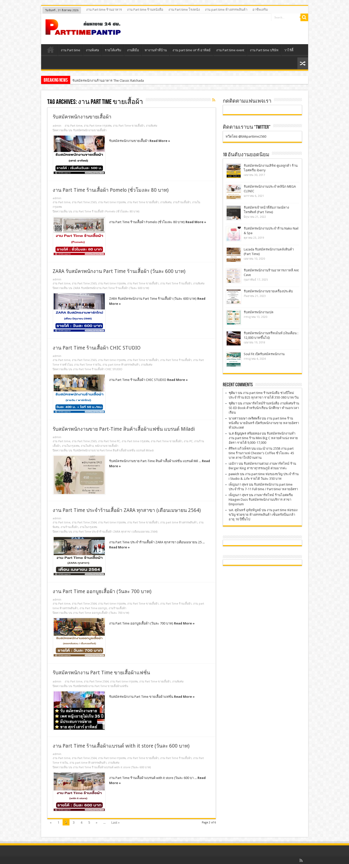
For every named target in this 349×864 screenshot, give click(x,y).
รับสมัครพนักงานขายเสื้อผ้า (82, 117)
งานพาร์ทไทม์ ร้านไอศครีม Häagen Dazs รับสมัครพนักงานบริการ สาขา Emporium (261, 499)
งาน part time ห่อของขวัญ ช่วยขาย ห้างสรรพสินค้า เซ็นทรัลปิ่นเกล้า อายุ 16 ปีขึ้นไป (263, 514)
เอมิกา (233, 463)
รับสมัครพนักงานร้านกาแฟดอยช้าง (97, 80)
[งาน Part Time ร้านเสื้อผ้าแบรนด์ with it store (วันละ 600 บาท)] (79, 792)
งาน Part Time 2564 (84, 522)
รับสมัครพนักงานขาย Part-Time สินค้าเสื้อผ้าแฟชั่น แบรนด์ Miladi (124, 429)
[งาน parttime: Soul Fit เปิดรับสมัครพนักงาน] (234, 359)
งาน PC (188, 441)
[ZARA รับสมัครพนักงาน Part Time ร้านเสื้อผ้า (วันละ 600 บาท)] (79, 312)
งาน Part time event (230, 50)
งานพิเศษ (92, 50)
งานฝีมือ (133, 50)
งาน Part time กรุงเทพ (97, 125)
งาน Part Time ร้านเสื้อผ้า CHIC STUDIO (97, 348)
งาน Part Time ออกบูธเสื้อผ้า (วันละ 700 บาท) (102, 591)
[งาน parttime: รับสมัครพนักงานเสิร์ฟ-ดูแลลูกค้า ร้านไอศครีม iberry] (234, 171)
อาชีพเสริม (260, 9)
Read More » (159, 141)
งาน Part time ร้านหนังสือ (145, 9)
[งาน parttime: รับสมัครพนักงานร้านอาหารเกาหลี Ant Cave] (234, 276)
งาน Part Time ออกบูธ (93, 608)
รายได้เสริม (113, 50)
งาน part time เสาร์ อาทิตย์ (191, 50)
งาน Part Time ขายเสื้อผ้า (128, 125)
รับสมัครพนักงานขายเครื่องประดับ (268, 291)
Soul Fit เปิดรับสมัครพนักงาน (264, 354)
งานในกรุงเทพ (70, 446)
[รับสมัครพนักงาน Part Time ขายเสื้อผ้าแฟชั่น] (79, 710)
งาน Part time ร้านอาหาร (104, 9)
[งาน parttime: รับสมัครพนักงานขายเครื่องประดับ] (234, 297)
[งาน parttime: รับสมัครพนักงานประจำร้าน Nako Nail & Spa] (234, 234)
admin (57, 125)
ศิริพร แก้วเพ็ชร (240, 448)
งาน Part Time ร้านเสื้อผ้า (176, 283)
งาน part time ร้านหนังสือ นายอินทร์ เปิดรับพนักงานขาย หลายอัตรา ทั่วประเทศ (264, 422)
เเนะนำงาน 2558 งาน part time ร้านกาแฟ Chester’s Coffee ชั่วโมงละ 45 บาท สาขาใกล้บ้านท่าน (261, 453)
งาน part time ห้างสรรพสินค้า (226, 9)
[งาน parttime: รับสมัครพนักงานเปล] (234, 317)
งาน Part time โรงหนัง (184, 9)
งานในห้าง (87, 446)
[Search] (304, 17)
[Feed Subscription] (214, 100)
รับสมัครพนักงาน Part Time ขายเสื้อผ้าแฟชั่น (101, 673)
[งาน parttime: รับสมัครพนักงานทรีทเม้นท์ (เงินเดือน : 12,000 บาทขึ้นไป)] (234, 338)
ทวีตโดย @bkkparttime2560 (246, 136)
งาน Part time (70, 50)
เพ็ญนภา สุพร (238, 484)
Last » (115, 822)
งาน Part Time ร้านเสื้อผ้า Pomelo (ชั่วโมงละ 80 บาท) (111, 190)
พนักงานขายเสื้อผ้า (106, 446)
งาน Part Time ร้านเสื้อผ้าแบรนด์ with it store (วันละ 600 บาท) (121, 746)
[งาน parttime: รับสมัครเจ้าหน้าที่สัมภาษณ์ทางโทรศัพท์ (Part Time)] (234, 213)
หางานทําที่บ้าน (156, 50)
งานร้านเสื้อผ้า (182, 202)
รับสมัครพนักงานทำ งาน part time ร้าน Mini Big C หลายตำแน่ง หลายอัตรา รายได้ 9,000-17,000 (263, 438)
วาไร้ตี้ (288, 50)
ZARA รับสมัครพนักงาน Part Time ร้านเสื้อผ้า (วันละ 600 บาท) (119, 271)
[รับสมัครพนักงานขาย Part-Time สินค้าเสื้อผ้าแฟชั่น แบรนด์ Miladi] (79, 475)
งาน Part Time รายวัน (87, 364)
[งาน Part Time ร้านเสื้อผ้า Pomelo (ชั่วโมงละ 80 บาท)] (79, 236)
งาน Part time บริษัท (264, 50)
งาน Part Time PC (109, 441)
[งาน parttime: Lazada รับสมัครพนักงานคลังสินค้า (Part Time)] (234, 255)
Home (51, 50)
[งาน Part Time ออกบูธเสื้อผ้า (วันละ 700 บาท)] (79, 637)
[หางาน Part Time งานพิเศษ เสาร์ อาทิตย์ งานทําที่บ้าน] (83, 31)
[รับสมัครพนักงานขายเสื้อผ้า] (79, 155)
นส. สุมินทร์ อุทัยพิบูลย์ (245, 510)
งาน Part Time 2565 (84, 202)
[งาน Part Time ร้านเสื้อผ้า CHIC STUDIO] (79, 394)
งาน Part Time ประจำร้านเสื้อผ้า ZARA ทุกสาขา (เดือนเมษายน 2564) (127, 510)
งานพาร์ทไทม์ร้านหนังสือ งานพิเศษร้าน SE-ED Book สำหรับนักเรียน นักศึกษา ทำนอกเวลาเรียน (264, 407)
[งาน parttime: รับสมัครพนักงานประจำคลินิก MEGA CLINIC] (234, 192)
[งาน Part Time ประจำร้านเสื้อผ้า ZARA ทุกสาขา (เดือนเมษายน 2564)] (79, 556)
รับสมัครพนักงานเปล (258, 312)
